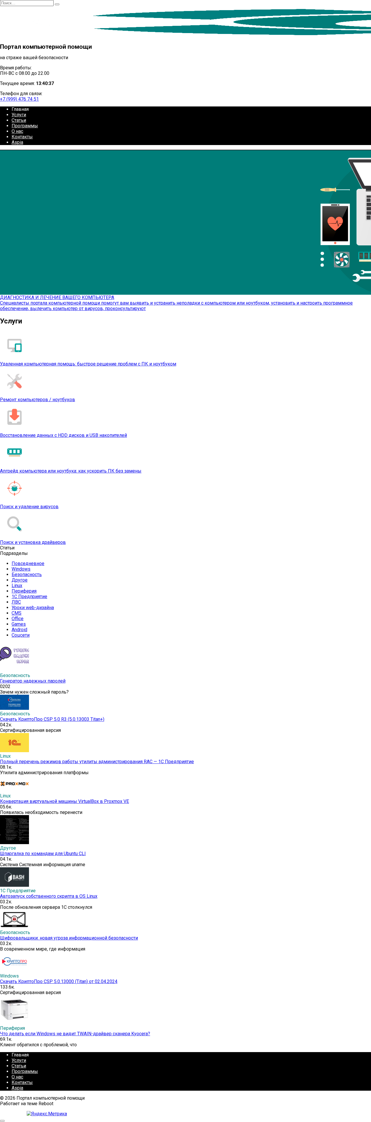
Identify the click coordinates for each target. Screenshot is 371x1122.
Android (19, 629)
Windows (21, 569)
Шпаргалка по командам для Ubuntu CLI (43, 853)
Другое (20, 580)
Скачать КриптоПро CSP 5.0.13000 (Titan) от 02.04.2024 (58, 981)
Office (17, 618)
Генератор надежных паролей (33, 681)
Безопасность (27, 574)
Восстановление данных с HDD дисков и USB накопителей (63, 435)
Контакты (22, 137)
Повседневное (28, 563)
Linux (17, 585)
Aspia (17, 142)
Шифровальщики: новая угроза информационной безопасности (69, 938)
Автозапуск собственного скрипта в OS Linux (48, 896)
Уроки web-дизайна (33, 607)
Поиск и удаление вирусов (29, 506)
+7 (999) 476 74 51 (19, 99)
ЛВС (16, 602)
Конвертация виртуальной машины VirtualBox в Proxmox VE (64, 801)
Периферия (24, 591)
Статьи (19, 120)
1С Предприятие (29, 596)
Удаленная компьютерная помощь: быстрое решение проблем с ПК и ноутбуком (88, 364)
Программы (25, 126)
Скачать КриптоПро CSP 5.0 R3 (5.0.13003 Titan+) (52, 719)
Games (19, 624)
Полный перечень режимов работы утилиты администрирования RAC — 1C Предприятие (97, 761)
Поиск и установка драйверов (33, 542)
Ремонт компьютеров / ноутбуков (37, 399)
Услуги (19, 114)
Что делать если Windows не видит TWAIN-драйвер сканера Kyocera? (75, 1033)
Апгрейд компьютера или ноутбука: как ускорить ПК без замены (70, 471)
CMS (16, 613)
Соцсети (21, 635)
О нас (17, 131)
